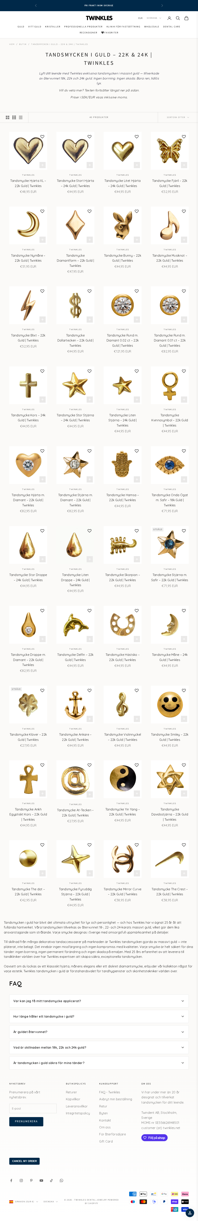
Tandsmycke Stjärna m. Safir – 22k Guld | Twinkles (169, 577)
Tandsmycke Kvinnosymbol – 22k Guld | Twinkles (169, 420)
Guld (21, 26)
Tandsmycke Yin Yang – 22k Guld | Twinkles (122, 811)
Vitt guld (34, 26)
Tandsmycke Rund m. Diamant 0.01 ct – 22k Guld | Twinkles (170, 340)
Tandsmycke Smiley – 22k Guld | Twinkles (169, 737)
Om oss (105, 1127)
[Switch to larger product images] (7, 117)
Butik (23, 44)
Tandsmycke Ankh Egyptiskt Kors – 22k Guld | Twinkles (28, 814)
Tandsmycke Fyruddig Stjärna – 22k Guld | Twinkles (75, 894)
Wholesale (151, 26)
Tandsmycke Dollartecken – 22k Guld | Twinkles (75, 340)
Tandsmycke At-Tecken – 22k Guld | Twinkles (75, 812)
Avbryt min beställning (115, 1099)
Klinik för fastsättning (123, 26)
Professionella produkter (83, 26)
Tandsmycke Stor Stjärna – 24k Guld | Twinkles (75, 417)
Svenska (152, 18)
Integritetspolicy (78, 1113)
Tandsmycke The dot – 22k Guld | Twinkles (28, 891)
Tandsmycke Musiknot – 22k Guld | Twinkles (169, 258)
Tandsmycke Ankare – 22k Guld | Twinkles (75, 737)
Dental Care (171, 26)
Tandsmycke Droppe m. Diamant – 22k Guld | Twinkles (28, 660)
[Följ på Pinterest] (31, 1180)
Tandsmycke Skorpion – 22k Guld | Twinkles (122, 577)
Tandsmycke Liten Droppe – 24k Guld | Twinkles (75, 580)
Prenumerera (26, 1121)
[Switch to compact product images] (20, 117)
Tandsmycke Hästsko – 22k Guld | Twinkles (123, 657)
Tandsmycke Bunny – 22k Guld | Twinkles (122, 258)
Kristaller (52, 26)
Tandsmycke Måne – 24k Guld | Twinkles (170, 657)
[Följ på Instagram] (21, 1180)
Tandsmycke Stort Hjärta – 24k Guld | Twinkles (75, 183)
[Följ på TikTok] (51, 1180)
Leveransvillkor (77, 1106)
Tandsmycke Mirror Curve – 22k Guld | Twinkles (122, 891)
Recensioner (88, 32)
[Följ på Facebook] (11, 1180)
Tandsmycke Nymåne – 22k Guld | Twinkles (28, 258)
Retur (103, 1106)
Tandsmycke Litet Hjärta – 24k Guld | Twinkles (122, 183)
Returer (71, 1092)
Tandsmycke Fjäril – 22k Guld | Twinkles (169, 183)
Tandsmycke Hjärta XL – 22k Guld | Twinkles (28, 183)
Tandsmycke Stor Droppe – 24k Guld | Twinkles (28, 577)
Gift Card (106, 1141)
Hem (12, 44)
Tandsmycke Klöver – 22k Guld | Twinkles (28, 737)
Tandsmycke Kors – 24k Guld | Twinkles (28, 417)
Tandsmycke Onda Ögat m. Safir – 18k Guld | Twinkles (170, 500)
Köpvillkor (73, 1099)
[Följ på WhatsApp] (61, 1180)
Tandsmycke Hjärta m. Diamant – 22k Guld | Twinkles (28, 500)
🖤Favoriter (109, 32)
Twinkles (28, 175)
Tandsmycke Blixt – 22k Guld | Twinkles (28, 337)
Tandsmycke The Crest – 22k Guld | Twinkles (170, 891)
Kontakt (105, 1120)
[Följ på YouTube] (41, 1180)
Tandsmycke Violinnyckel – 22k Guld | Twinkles (122, 737)
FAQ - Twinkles (109, 1092)
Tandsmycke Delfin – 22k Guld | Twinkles (75, 657)
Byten (103, 1113)
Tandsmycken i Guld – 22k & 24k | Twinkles (59, 44)
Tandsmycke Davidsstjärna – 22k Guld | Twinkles (169, 814)
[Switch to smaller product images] (14, 117)
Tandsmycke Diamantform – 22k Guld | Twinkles (75, 261)
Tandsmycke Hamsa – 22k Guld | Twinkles (122, 497)
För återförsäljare (112, 1134)
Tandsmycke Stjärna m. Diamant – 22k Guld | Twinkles (75, 500)
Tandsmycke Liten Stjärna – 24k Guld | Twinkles (122, 420)
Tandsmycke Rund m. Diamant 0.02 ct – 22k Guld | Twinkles (123, 340)
